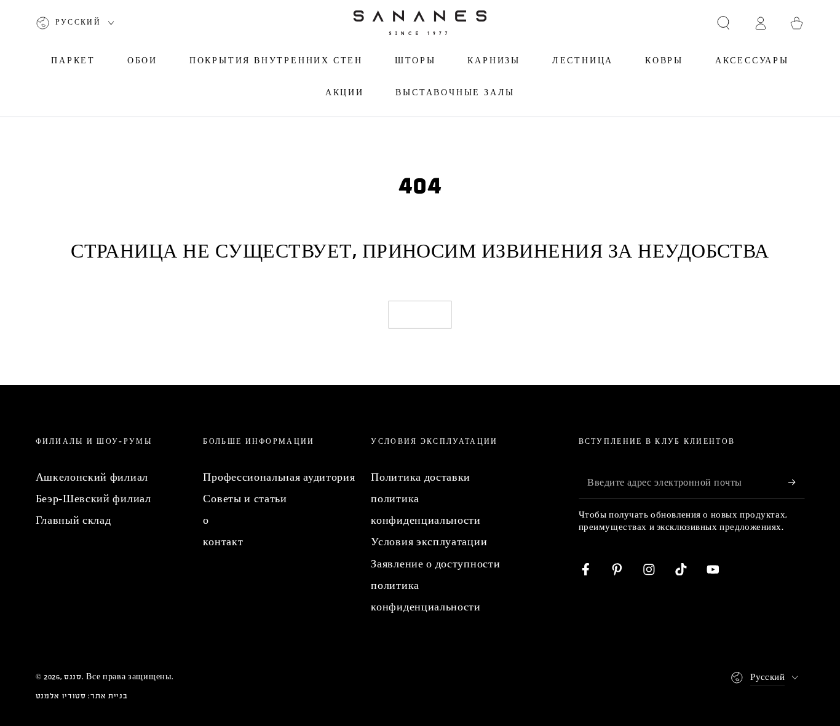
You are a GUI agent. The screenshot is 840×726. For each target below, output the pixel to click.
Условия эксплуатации (429, 542)
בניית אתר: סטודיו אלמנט (82, 696)
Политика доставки (420, 477)
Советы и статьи (245, 499)
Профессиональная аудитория (279, 477)
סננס (73, 677)
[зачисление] (796, 482)
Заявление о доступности (435, 564)
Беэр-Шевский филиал (93, 499)
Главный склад (73, 520)
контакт (223, 542)
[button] (723, 23)
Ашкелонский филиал (92, 477)
